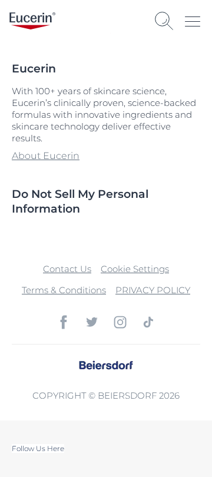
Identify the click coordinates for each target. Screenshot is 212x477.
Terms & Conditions (64, 290)
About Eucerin (46, 155)
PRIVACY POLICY (152, 290)
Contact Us (67, 268)
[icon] (64, 322)
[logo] (32, 20)
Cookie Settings (135, 268)
